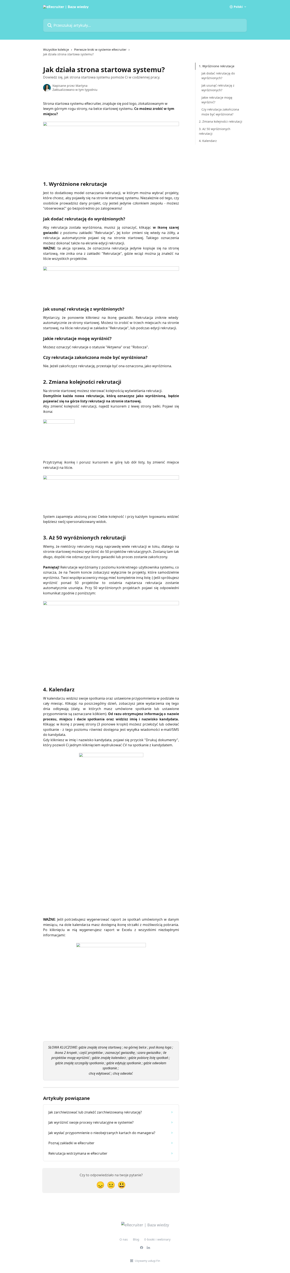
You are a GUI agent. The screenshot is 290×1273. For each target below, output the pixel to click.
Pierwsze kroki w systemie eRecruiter (100, 50)
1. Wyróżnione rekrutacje (216, 66)
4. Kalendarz (208, 141)
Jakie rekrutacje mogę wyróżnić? (216, 99)
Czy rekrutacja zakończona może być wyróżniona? (220, 112)
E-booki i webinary (157, 1239)
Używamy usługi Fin (147, 1261)
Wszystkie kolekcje (56, 50)
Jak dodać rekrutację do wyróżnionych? (218, 75)
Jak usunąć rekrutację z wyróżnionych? (217, 87)
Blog (136, 1239)
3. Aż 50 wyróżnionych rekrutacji (214, 131)
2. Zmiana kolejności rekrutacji (220, 121)
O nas (124, 1239)
